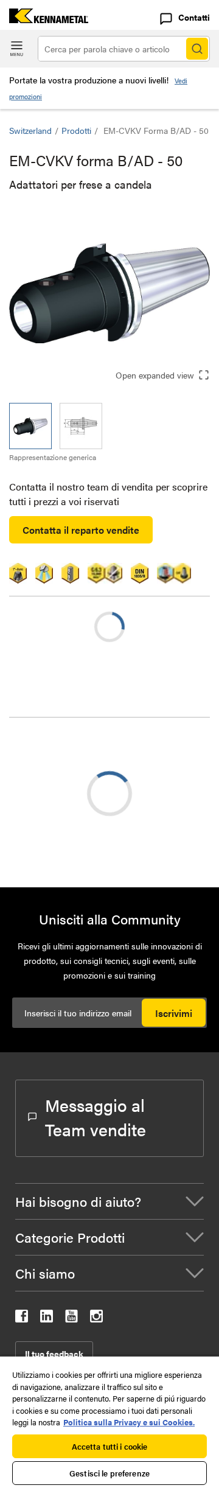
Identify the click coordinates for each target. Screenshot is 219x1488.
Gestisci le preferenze (109, 1473)
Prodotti (76, 130)
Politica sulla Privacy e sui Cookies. (129, 1422)
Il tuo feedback (54, 1353)
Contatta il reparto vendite (81, 530)
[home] (44, 19)
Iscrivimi (173, 1013)
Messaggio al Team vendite (95, 1116)
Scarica (54, 831)
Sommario (55, 749)
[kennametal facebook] (21, 1319)
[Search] (197, 49)
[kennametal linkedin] (46, 1319)
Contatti (194, 17)
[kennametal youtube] (71, 1319)
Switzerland (30, 130)
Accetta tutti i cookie (110, 1446)
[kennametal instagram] (96, 1319)
